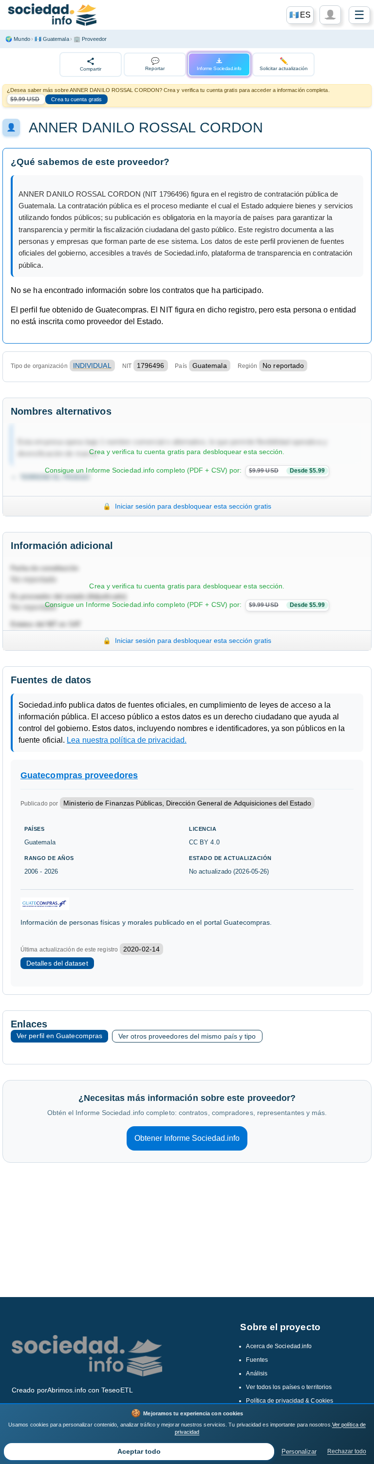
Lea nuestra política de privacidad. (127, 740)
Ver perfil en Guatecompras (59, 1036)
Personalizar (299, 1451)
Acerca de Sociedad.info (279, 1346)
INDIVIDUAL (92, 365)
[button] (300, 15)
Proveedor (90, 39)
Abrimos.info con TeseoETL (90, 1390)
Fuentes (257, 1359)
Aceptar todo (139, 1451)
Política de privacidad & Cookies (289, 1400)
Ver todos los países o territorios (289, 1387)
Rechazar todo (346, 1451)
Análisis (256, 1373)
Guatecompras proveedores (79, 775)
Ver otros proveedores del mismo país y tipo (187, 1036)
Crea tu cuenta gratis (76, 99)
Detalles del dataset (57, 963)
